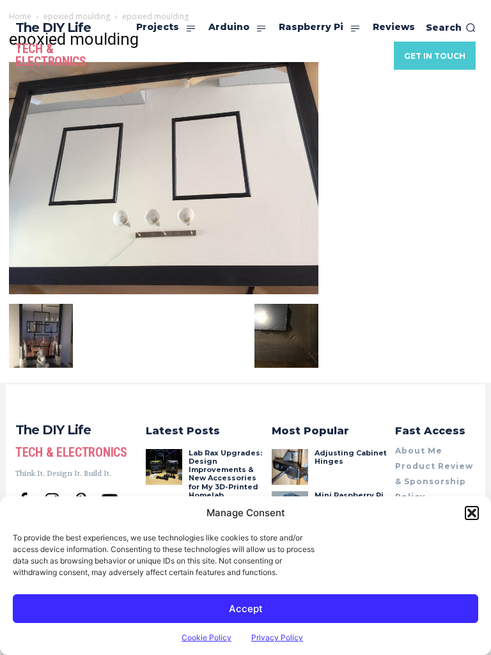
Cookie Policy (206, 637)
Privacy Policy (277, 637)
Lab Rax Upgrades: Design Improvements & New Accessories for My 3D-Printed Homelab (225, 474)
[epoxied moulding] (163, 290)
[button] (471, 513)
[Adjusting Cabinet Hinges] (290, 467)
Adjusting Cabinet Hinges (351, 457)
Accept (246, 609)
